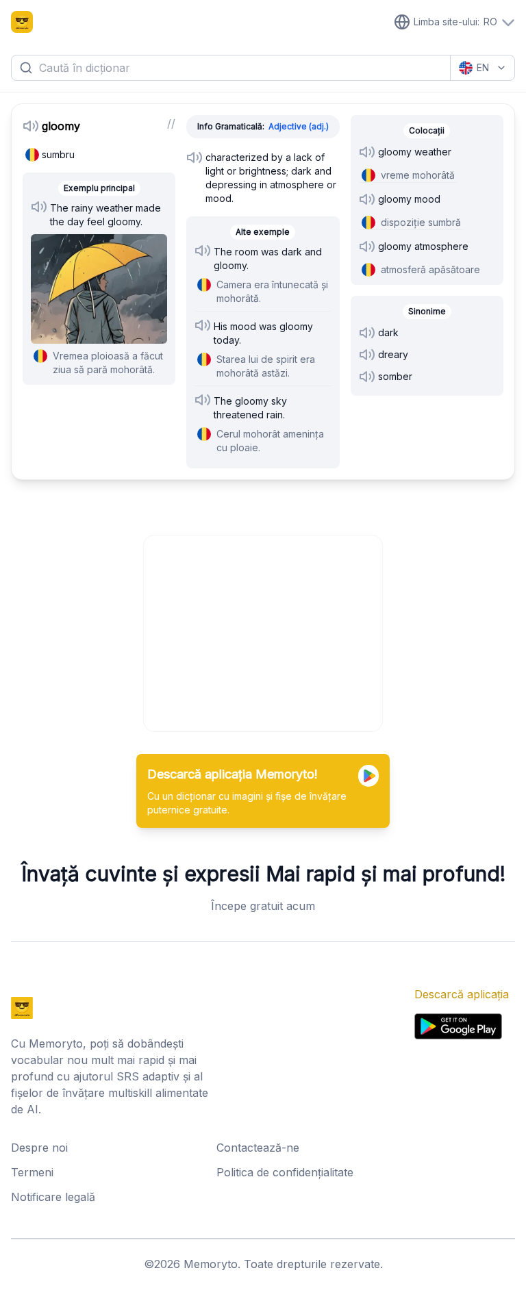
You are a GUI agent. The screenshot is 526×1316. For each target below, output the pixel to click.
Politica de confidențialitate (284, 1172)
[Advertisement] (264, 631)
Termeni (32, 1172)
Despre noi (39, 1147)
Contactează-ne (257, 1147)
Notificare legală (53, 1197)
